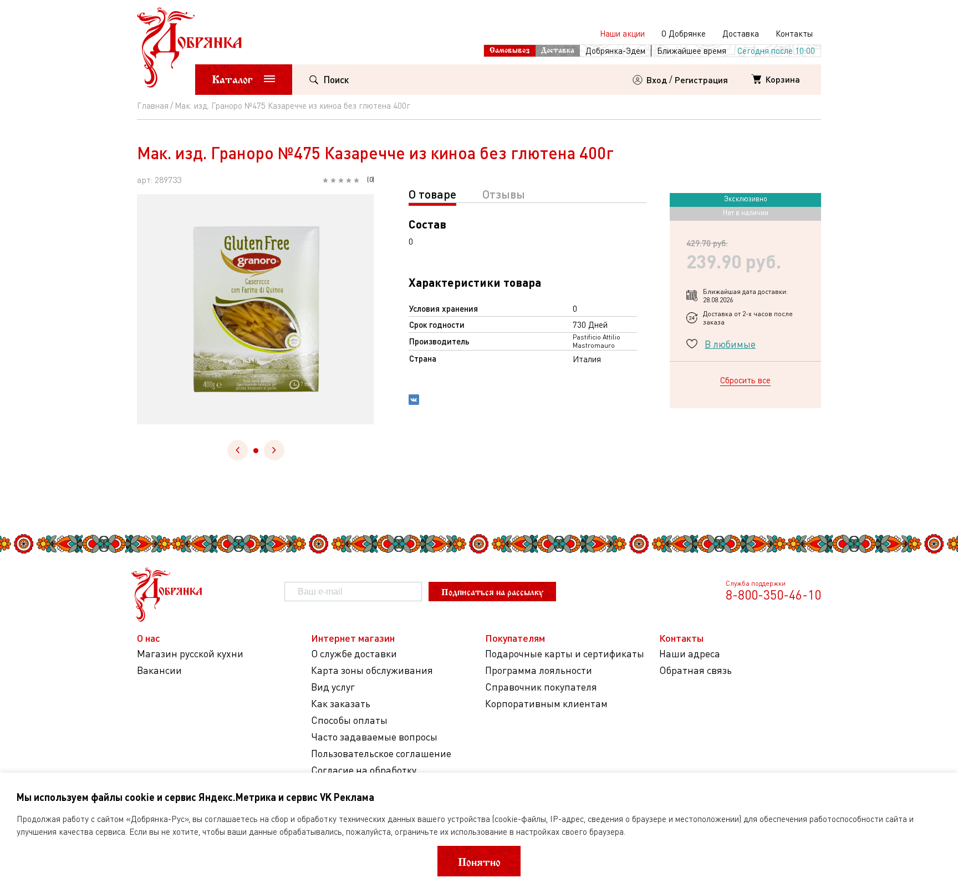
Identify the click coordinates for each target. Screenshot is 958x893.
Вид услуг (333, 687)
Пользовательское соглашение (381, 753)
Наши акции (622, 33)
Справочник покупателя (541, 687)
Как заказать (340, 703)
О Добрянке (683, 33)
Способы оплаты (349, 720)
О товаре (432, 193)
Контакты (794, 33)
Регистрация (701, 79)
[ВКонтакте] (414, 401)
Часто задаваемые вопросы (374, 737)
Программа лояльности (538, 670)
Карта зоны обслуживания (372, 670)
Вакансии (159, 670)
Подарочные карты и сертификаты (564, 653)
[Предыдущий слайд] (237, 450)
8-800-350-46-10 (773, 594)
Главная (153, 105)
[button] (255, 450)
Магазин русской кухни (190, 653)
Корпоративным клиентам (546, 703)
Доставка (740, 33)
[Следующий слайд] (274, 450)
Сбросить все (745, 380)
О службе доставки (354, 653)
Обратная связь (695, 670)
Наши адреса (689, 653)
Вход (656, 79)
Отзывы (503, 193)
